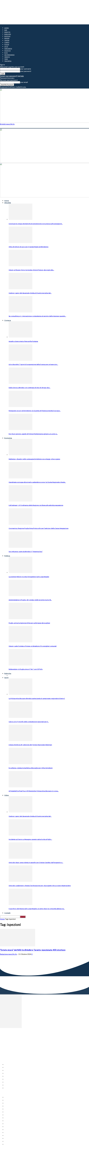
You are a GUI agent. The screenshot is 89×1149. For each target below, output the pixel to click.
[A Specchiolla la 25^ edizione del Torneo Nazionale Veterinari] (20, 740)
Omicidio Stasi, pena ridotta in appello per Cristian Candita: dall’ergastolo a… (36, 862)
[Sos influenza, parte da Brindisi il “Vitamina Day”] (20, 547)
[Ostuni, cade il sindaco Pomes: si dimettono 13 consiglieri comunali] (20, 642)
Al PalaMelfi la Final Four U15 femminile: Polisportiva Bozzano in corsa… (34, 791)
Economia (8, 438)
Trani (6, 59)
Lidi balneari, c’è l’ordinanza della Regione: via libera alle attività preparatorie (36, 505)
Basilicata (7, 34)
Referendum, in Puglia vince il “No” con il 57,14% (26, 669)
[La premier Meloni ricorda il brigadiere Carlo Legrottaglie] (20, 572)
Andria (6, 28)
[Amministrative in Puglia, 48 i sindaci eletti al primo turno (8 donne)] (20, 595)
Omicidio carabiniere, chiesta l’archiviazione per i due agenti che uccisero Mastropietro (40, 885)
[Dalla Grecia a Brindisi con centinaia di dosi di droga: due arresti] (20, 383)
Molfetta (7, 50)
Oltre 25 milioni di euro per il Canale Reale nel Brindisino (28, 247)
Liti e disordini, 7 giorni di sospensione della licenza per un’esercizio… (33, 364)
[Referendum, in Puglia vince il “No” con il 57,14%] (20, 665)
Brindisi (6, 38)
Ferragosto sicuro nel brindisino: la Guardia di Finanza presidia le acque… (35, 411)
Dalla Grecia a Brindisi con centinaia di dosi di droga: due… (29, 387)
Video (6, 795)
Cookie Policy (15, 1053)
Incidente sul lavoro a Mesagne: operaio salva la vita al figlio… (30, 839)
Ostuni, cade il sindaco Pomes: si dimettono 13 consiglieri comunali (33, 646)
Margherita (8, 48)
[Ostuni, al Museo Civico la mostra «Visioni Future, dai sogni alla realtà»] (20, 265)
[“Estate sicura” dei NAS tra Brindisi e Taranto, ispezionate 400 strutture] (17, 946)
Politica (7, 556)
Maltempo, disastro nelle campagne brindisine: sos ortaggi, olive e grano (34, 459)
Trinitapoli (7, 61)
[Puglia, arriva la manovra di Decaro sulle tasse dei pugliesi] (20, 618)
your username (25, 69)
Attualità (7, 203)
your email (24, 82)
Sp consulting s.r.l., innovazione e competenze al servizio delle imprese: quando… (37, 316)
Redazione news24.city (8, 954)
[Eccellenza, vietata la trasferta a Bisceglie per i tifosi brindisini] (20, 763)
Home (6, 200)
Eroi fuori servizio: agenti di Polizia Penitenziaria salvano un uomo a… (33, 434)
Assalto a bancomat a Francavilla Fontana (23, 341)
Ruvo (6, 52)
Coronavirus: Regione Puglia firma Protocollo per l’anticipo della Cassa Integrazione (38, 528)
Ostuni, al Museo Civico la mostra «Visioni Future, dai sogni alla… (31, 270)
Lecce (6, 46)
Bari (5, 30)
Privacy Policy (5, 1053)
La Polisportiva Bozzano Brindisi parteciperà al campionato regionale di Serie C (37, 698)
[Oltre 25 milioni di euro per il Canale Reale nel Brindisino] (20, 242)
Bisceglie (7, 36)
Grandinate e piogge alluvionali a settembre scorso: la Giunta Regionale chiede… (37, 482)
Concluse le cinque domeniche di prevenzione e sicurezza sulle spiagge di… (36, 224)
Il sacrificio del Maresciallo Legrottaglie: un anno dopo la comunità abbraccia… (37, 909)
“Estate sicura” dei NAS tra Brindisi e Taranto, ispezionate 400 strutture (32, 950)
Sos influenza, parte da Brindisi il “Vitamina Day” (26, 551)
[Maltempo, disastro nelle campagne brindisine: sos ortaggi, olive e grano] (20, 454)
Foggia (6, 44)
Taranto (7, 57)
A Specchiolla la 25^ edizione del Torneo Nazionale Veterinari (30, 745)
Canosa (6, 40)
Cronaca (7, 320)
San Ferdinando (9, 55)
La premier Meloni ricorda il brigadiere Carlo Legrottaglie (29, 577)
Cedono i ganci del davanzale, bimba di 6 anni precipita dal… (30, 293)
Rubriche (7, 673)
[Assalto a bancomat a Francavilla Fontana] (20, 337)
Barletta (7, 32)
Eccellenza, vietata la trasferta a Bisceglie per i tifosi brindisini (31, 768)
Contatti (7, 913)
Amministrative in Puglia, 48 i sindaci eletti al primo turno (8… (30, 600)
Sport (6, 677)
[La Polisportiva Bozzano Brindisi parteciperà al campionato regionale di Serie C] (20, 694)
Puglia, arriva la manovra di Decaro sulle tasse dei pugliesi (29, 623)
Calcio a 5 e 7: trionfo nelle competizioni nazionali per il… (29, 722)
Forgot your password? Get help (12, 76)
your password (25, 71)
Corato (6, 42)
